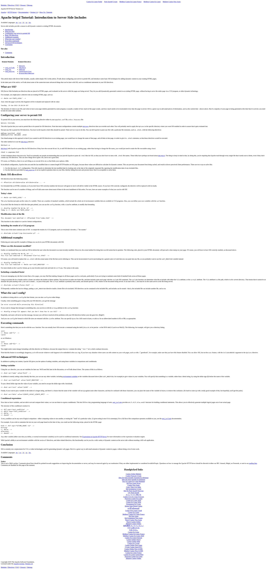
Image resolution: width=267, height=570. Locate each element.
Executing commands (12, 41)
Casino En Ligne (133, 512)
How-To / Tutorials (46, 12)
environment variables (70, 376)
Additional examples (12, 37)
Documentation (23, 12)
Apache (3, 12)
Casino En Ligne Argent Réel (133, 555)
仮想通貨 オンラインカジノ (133, 526)
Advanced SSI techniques (13, 43)
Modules (4, 5)
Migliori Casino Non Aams (172, 2)
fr (23, 22)
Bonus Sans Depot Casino (133, 506)
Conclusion (9, 44)
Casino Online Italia (133, 541)
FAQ (17, 5)
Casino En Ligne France (133, 553)
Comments (8, 53)
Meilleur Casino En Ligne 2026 (133, 536)
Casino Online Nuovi (134, 540)
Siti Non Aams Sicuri (133, 483)
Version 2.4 (34, 12)
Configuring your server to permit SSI (17, 33)
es (20, 22)
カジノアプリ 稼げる (133, 495)
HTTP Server (12, 12)
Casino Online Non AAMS (134, 549)
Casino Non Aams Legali (133, 510)
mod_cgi (8, 69)
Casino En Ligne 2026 (133, 500)
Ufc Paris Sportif (133, 493)
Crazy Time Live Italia (133, 487)
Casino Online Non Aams (133, 545)
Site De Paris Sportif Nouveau (134, 491)
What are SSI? (9, 31)
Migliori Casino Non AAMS (133, 551)
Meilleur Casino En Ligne (152, 2)
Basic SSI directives (11, 35)
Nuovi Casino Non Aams (133, 520)
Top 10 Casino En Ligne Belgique (133, 481)
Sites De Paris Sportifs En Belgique (133, 479)
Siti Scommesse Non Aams (133, 518)
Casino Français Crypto (133, 476)
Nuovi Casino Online (134, 522)
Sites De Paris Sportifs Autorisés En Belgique (134, 478)
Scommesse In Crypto (133, 504)
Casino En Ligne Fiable (94, 2)
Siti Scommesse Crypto (133, 489)
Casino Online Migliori (133, 474)
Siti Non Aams (133, 516)
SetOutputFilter (25, 71)
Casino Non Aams (133, 485)
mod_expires (9, 71)
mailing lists (253, 463)
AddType (22, 69)
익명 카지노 (133, 530)
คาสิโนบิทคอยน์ (133, 508)
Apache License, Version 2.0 (23, 564)
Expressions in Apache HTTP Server (94, 437)
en (17, 22)
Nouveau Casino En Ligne (133, 499)
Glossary (23, 5)
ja (26, 22)
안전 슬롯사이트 (133, 528)
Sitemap (29, 5)
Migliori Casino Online (133, 524)
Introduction (9, 30)
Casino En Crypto (133, 543)
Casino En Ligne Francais (133, 538)
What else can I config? (12, 39)
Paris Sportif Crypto (110, 2)
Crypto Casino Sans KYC (133, 547)
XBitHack (22, 68)
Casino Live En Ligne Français (133, 497)
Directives (11, 5)
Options (22, 66)
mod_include (9, 68)
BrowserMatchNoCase (26, 73)
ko (30, 22)
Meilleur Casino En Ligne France (130, 2)
